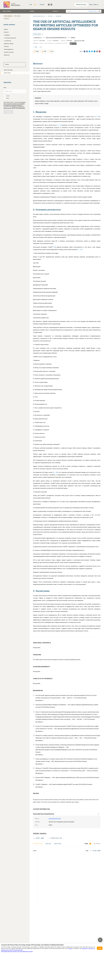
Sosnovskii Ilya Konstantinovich (43, 814)
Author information (8, 70)
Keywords (6, 32)
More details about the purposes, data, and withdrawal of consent (17, 951)
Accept (99, 948)
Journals (42, 4)
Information (17, 16)
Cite (52, 51)
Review (7, 64)
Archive (32, 11)
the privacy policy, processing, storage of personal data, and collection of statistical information (15, 104)
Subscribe (8, 111)
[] (59, 76)
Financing (6, 46)
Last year (48, 843)
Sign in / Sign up (94, 4)
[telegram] (92, 52)
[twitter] (89, 52)
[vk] (87, 52)
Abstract (6, 29)
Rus (31, 4)
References (6, 55)
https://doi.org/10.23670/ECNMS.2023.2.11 (56, 37)
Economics (50, 16)
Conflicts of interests (9, 52)
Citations (6, 18)
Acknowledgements (8, 49)
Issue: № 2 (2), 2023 (79, 40)
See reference (39, 700)
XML (37, 51)
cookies (70, 948)
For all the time (38, 843)
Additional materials (8, 43)
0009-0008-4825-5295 (55, 818)
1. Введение (7, 35)
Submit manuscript (81, 4)
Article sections (8, 16)
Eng (35, 4)
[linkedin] (94, 52)
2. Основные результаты (10, 38)
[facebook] (84, 52)
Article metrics (7, 72)
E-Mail (5, 87)
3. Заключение (7, 40)
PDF (45, 51)
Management (58, 16)
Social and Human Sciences (39, 16)
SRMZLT (73, 37)
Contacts (55, 11)
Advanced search (93, 11)
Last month (57, 843)
